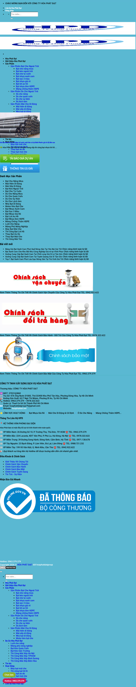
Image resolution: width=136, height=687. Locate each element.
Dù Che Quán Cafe (14, 196)
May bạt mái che (18, 144)
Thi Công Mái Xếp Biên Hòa (24, 661)
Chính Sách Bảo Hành (15, 466)
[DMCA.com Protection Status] (8, 568)
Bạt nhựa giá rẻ (23, 81)
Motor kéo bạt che (24, 638)
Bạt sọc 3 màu (22, 79)
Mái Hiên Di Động (13, 183)
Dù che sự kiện (23, 99)
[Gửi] (12, 18)
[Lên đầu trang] (1, 571)
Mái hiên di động (24, 106)
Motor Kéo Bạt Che (14, 206)
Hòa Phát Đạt (11, 58)
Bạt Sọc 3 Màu (12, 211)
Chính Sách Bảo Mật (15, 469)
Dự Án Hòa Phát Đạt (14, 641)
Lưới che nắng (17, 643)
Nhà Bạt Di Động (13, 204)
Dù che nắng (22, 94)
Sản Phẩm (9, 63)
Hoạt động (9, 666)
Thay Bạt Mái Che (13, 236)
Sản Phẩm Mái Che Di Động (24, 104)
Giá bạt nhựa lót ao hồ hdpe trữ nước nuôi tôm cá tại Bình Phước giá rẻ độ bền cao (27, 142)
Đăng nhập (9, 10)
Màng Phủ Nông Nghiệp (16, 226)
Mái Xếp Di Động (13, 186)
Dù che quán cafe (24, 96)
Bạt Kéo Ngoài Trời (14, 188)
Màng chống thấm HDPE (27, 89)
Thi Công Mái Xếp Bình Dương (25, 658)
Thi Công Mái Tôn (13, 239)
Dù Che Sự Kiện (12, 199)
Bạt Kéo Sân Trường (20, 651)
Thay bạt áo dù (18, 149)
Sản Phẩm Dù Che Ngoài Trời (24, 91)
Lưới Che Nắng (12, 224)
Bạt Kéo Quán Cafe (20, 648)
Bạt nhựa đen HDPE (25, 86)
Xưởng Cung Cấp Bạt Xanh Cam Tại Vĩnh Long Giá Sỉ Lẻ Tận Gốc (34, 254)
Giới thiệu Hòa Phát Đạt (15, 61)
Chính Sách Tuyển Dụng (16, 472)
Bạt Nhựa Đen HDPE (14, 219)
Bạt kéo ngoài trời (24, 71)
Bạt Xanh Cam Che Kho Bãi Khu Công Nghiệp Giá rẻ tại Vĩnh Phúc (34, 251)
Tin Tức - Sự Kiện (13, 474)
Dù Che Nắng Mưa (14, 193)
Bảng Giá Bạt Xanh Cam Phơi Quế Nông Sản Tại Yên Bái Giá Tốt (33, 249)
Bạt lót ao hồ (22, 84)
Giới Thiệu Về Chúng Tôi (16, 461)
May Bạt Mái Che (13, 229)
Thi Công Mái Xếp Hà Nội (22, 653)
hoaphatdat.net (19, 408)
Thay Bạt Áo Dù (12, 234)
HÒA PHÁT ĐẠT (24, 564)
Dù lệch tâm (21, 101)
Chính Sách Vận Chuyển (16, 464)
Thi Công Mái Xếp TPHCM (23, 656)
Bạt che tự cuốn (23, 74)
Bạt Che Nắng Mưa (14, 181)
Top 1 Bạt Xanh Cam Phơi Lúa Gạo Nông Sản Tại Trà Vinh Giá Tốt (34, 259)
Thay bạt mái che (19, 152)
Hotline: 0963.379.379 (14, 681)
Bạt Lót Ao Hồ (11, 216)
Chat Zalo (9, 675)
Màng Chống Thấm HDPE (17, 221)
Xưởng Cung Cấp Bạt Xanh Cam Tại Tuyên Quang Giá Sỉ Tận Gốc (33, 256)
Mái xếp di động (23, 109)
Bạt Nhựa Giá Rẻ (13, 214)
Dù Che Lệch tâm (13, 201)
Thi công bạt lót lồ (19, 671)
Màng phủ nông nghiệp (22, 646)
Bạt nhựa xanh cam (25, 76)
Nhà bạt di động (23, 111)
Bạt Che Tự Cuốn (13, 191)
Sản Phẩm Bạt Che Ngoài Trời (25, 66)
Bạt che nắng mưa (24, 68)
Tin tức (8, 139)
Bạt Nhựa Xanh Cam (15, 209)
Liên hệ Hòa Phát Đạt (13, 8)
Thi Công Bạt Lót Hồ (14, 231)
